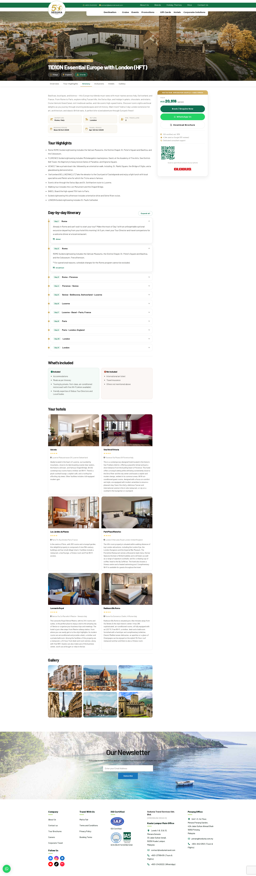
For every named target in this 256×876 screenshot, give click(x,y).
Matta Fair (83, 819)
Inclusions (99, 84)
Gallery (122, 84)
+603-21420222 (91, 5)
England (68, 56)
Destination (110, 12)
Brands (157, 5)
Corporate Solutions (194, 12)
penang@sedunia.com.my (202, 838)
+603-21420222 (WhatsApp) (163, 864)
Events (135, 12)
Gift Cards (165, 12)
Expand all (145, 213)
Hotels (177, 12)
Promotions (147, 12)
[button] (7, 869)
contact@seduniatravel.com (112, 5)
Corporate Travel (55, 843)
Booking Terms (85, 837)
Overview (54, 84)
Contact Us (203, 5)
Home (50, 56)
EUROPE (59, 56)
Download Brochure (184, 125)
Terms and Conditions (88, 825)
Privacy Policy (85, 831)
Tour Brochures (55, 831)
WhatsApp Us (184, 117)
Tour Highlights (70, 84)
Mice (189, 5)
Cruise (125, 12)
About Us (144, 5)
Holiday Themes (174, 5)
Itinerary (86, 84)
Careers (51, 837)
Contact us (53, 825)
